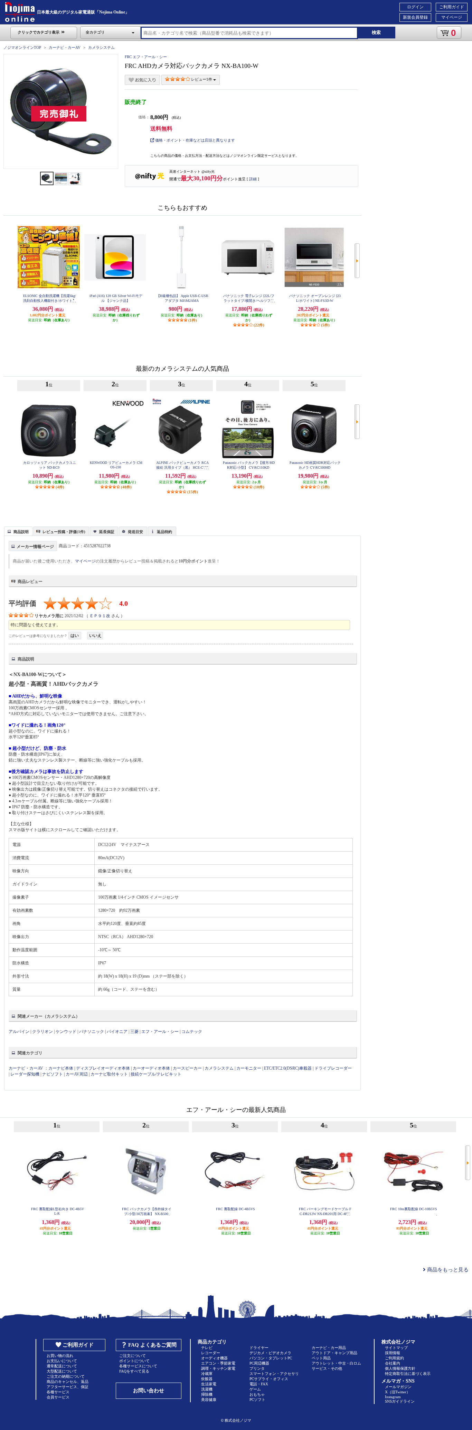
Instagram (393, 1397)
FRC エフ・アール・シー (146, 57)
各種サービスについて (138, 1366)
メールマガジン (398, 1387)
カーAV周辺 (77, 1074)
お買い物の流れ (60, 1355)
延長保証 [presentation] (106, 532)
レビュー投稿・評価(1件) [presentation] (64, 532)
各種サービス (58, 1392)
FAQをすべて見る (134, 1371)
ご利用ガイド (451, 7)
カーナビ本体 (60, 1068)
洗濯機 (207, 1389)
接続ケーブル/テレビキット (156, 1074)
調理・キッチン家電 (218, 1368)
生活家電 (208, 1384)
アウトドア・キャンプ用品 (334, 1353)
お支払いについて (62, 1361)
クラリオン (42, 1031)
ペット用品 (321, 1358)
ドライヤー (258, 1348)
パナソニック (91, 1031)
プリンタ (257, 1368)
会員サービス (58, 1397)
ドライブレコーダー (333, 1068)
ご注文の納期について (66, 1376)
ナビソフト (52, 1074)
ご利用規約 (394, 1358)
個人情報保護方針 (400, 1368)
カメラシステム (101, 47)
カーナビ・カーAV (65, 47)
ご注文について (132, 1355)
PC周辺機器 (259, 1363)
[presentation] (17, 531)
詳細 (253, 179)
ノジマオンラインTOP (22, 47)
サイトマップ (396, 1348)
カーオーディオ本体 (151, 1068)
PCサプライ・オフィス (268, 1379)
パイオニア (117, 1031)
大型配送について (62, 1371)
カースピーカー (187, 1068)
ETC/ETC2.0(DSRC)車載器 (288, 1068)
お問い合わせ (148, 1390)
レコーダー (210, 1353)
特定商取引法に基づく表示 (408, 1373)
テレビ (207, 1348)
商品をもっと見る (447, 1269)
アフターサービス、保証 (67, 1387)
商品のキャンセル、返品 (67, 1381)
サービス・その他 (327, 1368)
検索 (376, 32)
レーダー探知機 (24, 1074)
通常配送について (62, 1366)
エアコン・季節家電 (218, 1363)
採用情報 (392, 1353)
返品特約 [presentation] (164, 532)
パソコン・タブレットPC (270, 1358)
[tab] (18, 531)
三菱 (134, 1031)
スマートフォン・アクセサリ (274, 1373)
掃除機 (207, 1394)
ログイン (415, 7)
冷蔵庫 (207, 1373)
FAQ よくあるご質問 (152, 1345)
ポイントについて (134, 1361)
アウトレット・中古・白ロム (336, 1363)
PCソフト (257, 1399)
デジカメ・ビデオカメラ (270, 1353)
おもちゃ (257, 1394)
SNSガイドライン (400, 1401)
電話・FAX (258, 1384)
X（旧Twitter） (397, 1392)
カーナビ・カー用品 (329, 1348)
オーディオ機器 (214, 1358)
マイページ (451, 17)
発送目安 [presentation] (135, 532)
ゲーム (255, 1389)
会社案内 (392, 1363)
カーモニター (248, 1068)
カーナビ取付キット (109, 1074)
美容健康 (208, 1399)
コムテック (191, 1031)
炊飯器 (207, 1379)
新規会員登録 (415, 17)
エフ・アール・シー (160, 1031)
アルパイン (19, 1031)
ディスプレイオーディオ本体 (103, 1068)
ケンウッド (66, 1031)
